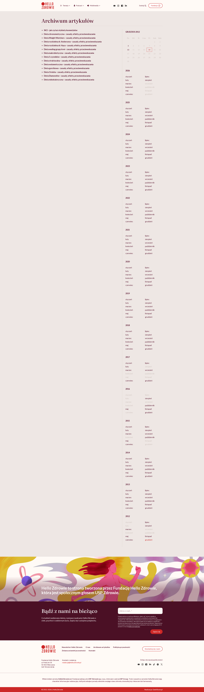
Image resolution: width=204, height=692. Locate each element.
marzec (128, 83)
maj (126, 90)
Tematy (65, 5)
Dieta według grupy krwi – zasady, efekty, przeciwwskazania (70, 49)
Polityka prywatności (121, 647)
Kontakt (92, 651)
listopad (148, 122)
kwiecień (129, 87)
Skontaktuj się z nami (152, 649)
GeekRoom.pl (158, 689)
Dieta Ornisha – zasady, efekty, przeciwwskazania (65, 72)
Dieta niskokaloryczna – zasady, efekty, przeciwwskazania (69, 79)
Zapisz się (156, 632)
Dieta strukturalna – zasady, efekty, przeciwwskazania (67, 61)
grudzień (148, 126)
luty (127, 80)
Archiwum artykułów (101, 647)
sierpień (148, 80)
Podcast (79, 5)
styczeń (128, 76)
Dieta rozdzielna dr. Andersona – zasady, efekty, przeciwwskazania (73, 41)
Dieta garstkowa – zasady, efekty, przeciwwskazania (66, 68)
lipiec (147, 76)
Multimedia (94, 5)
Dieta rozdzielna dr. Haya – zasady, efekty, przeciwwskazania (70, 45)
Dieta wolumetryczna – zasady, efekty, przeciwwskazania (68, 64)
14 (149, 50)
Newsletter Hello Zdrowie (72, 647)
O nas (88, 647)
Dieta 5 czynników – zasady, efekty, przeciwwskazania (67, 57)
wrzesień (149, 115)
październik (149, 119)
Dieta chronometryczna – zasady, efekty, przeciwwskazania (69, 34)
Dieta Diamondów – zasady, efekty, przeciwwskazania (67, 76)
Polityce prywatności (134, 626)
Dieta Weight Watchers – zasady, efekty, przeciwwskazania (69, 38)
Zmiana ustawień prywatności (74, 651)
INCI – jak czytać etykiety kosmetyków (60, 30)
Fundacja (154, 5)
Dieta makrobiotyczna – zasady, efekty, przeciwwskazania (69, 53)
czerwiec (129, 94)
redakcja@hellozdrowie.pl (71, 662)
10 (128, 50)
